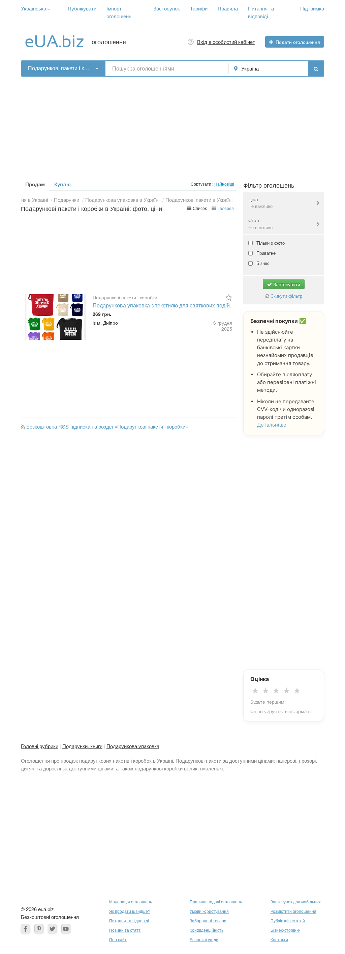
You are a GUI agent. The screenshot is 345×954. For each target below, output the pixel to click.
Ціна (260, 203)
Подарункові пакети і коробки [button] (60, 68)
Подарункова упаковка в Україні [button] (122, 199)
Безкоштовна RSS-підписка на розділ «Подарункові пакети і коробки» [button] (107, 426)
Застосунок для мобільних (296, 901)
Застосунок (166, 8)
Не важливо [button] (260, 206)
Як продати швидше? (129, 911)
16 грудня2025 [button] (221, 325)
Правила (228, 8)
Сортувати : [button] (202, 184)
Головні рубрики (39, 745)
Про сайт (118, 939)
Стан (260, 223)
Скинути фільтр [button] (286, 296)
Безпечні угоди (204, 939)
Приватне (265, 253)
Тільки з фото (270, 243)
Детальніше (271, 424)
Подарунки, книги (82, 745)
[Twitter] (52, 928)
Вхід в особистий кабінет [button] (226, 41)
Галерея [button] (226, 208)
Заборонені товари (208, 920)
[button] (49, 9)
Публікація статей (288, 920)
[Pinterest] (38, 928)
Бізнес (262, 263)
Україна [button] (250, 68)
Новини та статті (125, 930)
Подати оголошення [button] (298, 41)
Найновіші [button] (224, 184)
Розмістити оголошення (293, 911)
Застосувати (286, 284)
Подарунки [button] (66, 199)
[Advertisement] (172, 124)
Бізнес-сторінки (286, 930)
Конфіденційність (206, 930)
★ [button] (255, 690)
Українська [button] (33, 8)
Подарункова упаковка (132, 745)
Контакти (279, 939)
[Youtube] (65, 928)
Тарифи (199, 8)
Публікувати (82, 8)
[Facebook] (25, 928)
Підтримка (312, 8)
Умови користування (209, 911)
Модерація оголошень (130, 901)
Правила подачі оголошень (216, 901)
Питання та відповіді (129, 920)
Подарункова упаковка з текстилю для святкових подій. (162, 305)
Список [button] (200, 208)
